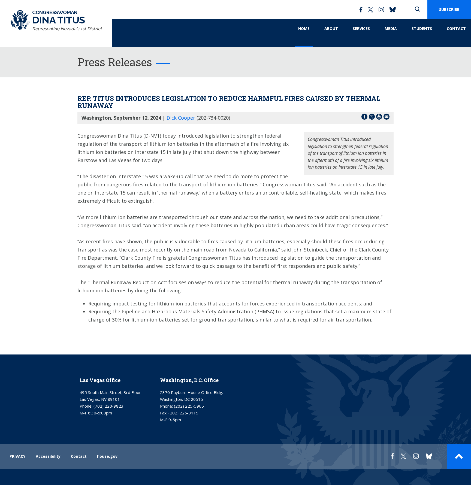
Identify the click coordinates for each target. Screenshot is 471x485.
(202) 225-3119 (183, 413)
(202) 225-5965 (189, 406)
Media (391, 28)
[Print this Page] (379, 117)
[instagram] (381, 9)
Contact (456, 28)
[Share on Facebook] (364, 117)
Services (361, 28)
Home (304, 28)
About (331, 28)
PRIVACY (17, 456)
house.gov (107, 456)
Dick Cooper (181, 117)
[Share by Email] (387, 117)
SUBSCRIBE (449, 9)
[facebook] (361, 9)
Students (422, 28)
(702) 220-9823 (108, 406)
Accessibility (48, 456)
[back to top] (459, 456)
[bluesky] (393, 9)
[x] (370, 9)
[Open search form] (417, 9)
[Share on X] (372, 117)
